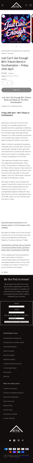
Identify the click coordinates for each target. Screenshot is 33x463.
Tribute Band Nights (10, 346)
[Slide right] (20, 46)
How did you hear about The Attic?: (16, 315)
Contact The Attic (9, 418)
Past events (7, 372)
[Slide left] (12, 46)
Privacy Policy (8, 410)
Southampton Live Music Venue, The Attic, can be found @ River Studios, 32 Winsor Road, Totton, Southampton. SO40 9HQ (16, 247)
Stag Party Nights (9, 359)
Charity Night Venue (9, 368)
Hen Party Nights (9, 355)
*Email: (16, 309)
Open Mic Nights (8, 351)
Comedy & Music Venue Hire (12, 363)
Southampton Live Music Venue (13, 342)
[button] (2, 5)
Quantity (4, 79)
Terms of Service (8, 401)
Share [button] (6, 272)
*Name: (16, 303)
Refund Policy (7, 405)
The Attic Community (10, 388)
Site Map (6, 376)
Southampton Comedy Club (12, 338)
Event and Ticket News (10, 397)
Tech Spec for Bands (10, 414)
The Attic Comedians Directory (13, 393)
